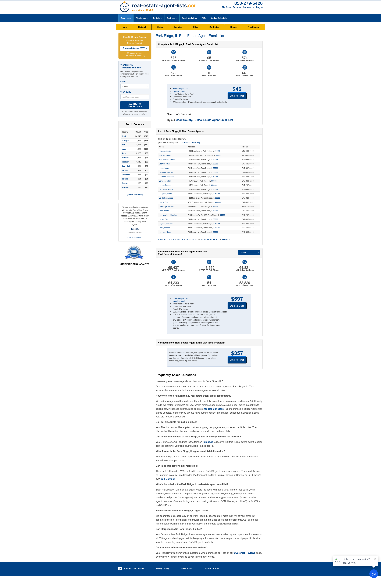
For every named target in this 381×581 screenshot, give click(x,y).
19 (214, 239)
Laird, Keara (164, 168)
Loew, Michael (165, 227)
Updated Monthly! (180, 91)
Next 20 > (226, 239)
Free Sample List (180, 88)
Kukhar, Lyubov (165, 155)
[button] (141, 18)
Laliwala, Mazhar (166, 172)
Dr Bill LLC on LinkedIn (134, 568)
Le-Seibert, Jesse (166, 197)
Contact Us (248, 7)
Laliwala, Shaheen (166, 176)
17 (208, 239)
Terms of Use (186, 568)
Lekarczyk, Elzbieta (167, 206)
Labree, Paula (164, 163)
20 (217, 239)
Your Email (125, 92)
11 (190, 239)
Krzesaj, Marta (165, 151)
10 (187, 239)
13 (196, 239)
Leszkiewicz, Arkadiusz (168, 215)
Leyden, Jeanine (165, 223)
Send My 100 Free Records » (135, 105)
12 (193, 239)
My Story (226, 7)
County (124, 81)
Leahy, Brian (164, 202)
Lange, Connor (165, 185)
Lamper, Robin (165, 181)
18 (211, 239)
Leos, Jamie (164, 210)
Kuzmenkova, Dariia (167, 159)
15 (202, 239)
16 (205, 239)
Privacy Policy (162, 568)
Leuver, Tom (164, 219)
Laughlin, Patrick (165, 193)
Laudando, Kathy (166, 189)
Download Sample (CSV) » (135, 48)
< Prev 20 (162, 239)
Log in (259, 7)
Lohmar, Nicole (165, 232)
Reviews (237, 7)
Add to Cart (237, 96)
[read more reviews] (135, 237)
